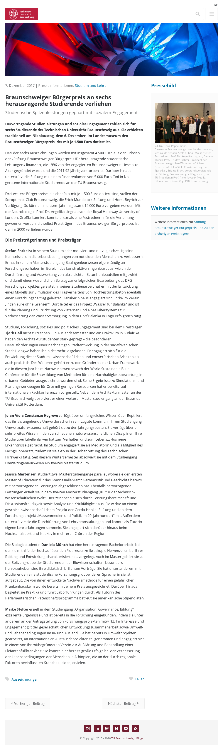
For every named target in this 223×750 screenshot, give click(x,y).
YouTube (125, 728)
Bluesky (116, 728)
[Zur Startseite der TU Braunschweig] (21, 14)
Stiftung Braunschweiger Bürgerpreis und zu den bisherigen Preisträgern (184, 228)
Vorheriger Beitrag (29, 703)
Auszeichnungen (25, 679)
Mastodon (106, 728)
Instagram (87, 728)
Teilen (140, 679)
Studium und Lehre (90, 85)
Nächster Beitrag (122, 703)
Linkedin (97, 728)
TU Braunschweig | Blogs (127, 738)
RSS (135, 728)
